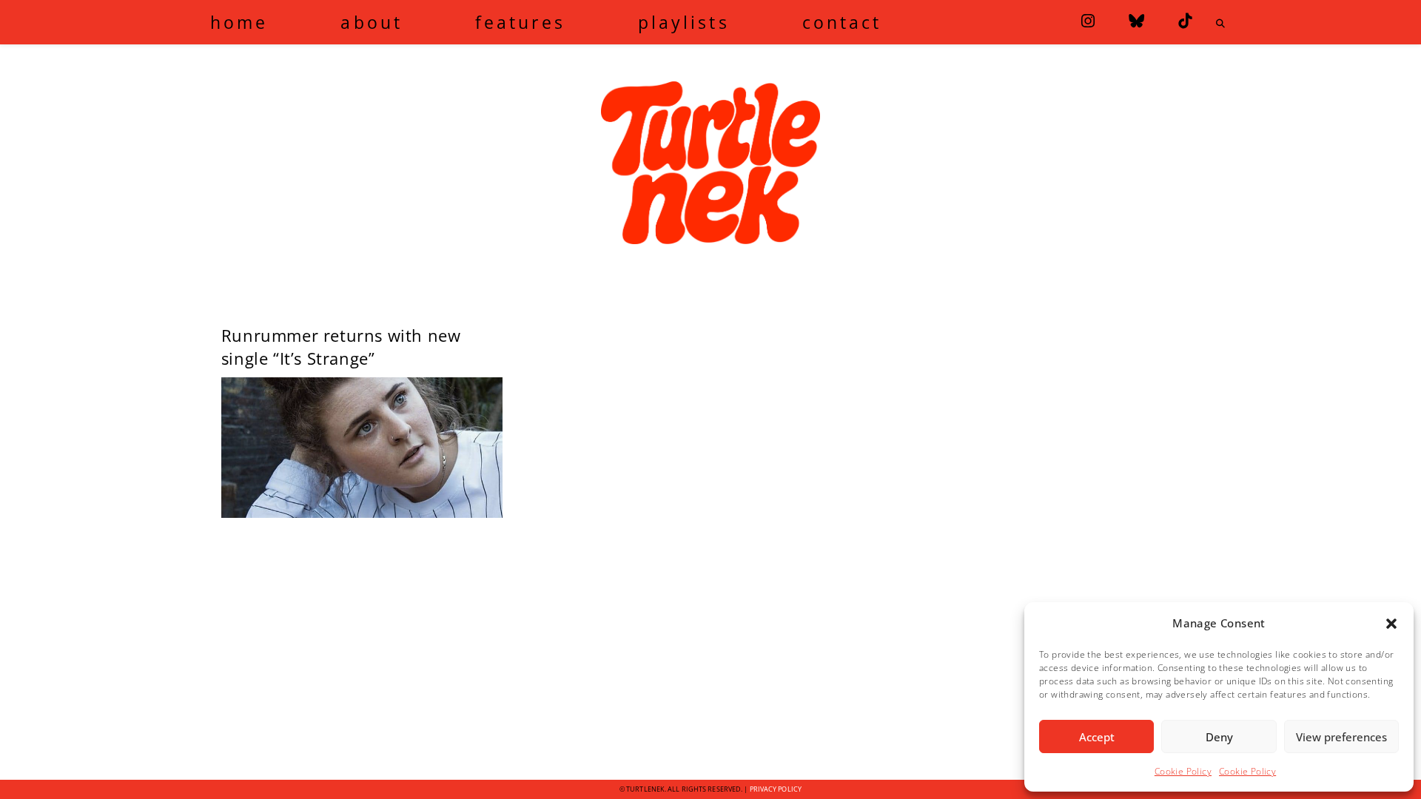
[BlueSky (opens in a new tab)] (1136, 21)
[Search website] (1220, 24)
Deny (1219, 736)
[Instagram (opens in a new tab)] (1088, 21)
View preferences (1341, 736)
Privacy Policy (776, 789)
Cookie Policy (1183, 771)
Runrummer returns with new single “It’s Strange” (341, 346)
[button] (1391, 623)
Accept (1097, 736)
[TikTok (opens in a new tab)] (1184, 21)
